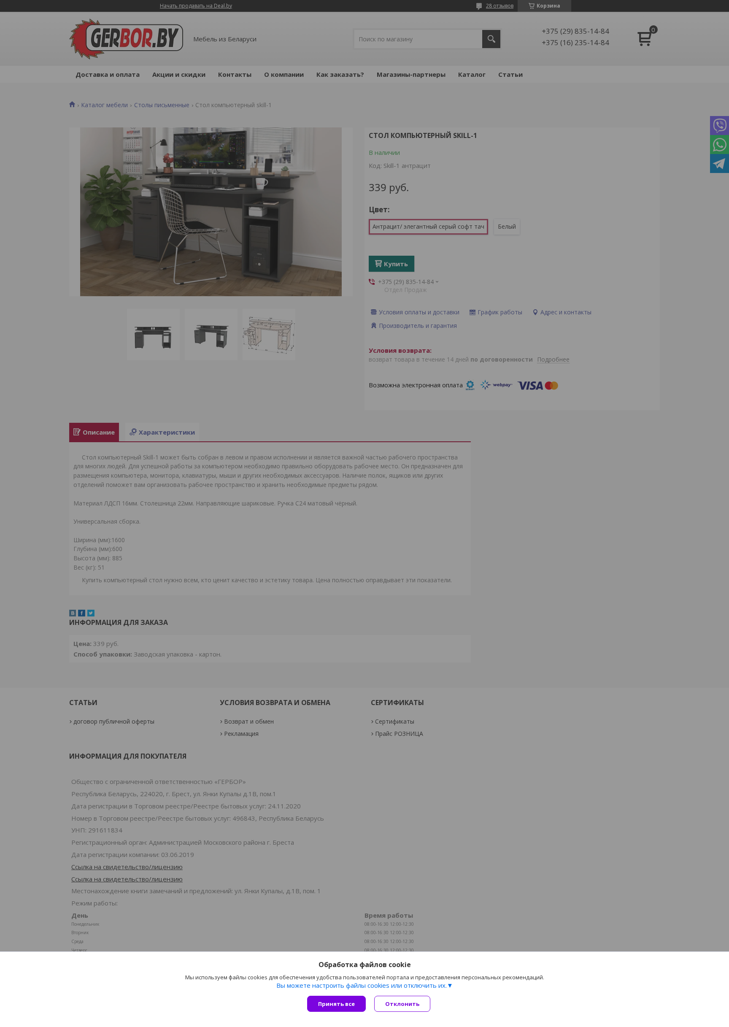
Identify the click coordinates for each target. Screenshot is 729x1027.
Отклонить (402, 1004)
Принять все (336, 1004)
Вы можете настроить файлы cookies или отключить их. (361, 985)
